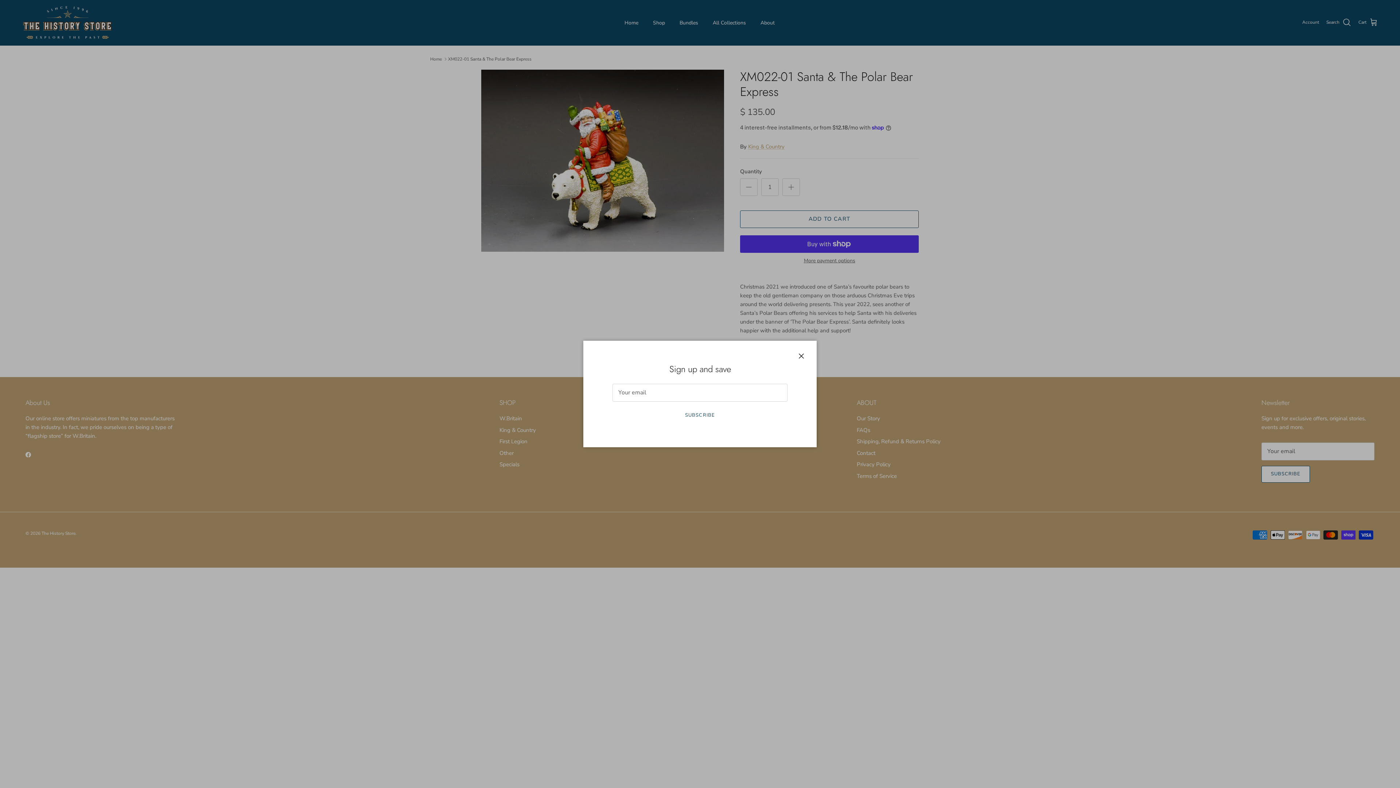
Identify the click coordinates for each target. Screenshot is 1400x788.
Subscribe (700, 415)
